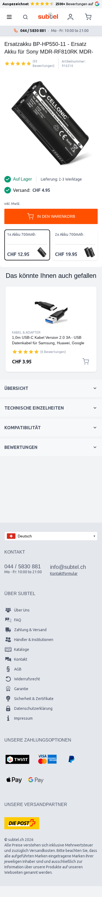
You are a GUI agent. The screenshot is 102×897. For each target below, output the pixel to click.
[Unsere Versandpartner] (21, 823)
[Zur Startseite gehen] (48, 15)
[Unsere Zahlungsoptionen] (17, 760)
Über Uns (22, 610)
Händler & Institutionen (33, 639)
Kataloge (21, 649)
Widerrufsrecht (27, 679)
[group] (18, 63)
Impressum (23, 718)
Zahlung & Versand (30, 630)
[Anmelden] (70, 17)
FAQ (17, 620)
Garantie (21, 689)
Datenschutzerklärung (33, 708)
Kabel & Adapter (26, 332)
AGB (17, 669)
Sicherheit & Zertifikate (34, 698)
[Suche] (26, 17)
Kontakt (20, 659)
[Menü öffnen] (10, 16)
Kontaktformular (64, 573)
